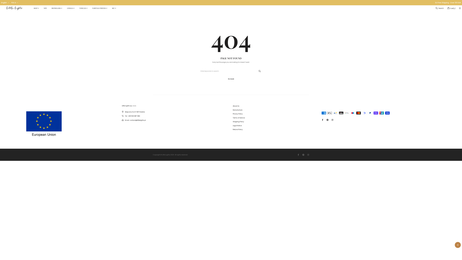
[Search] (259, 71)
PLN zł (13, 2)
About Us (236, 106)
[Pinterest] (327, 120)
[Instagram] (332, 120)
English (4, 2)
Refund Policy (238, 129)
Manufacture (237, 110)
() (452, 8)
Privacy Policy (238, 114)
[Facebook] (323, 120)
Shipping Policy (238, 122)
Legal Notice (237, 126)
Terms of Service (239, 118)
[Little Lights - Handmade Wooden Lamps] (23, 122)
